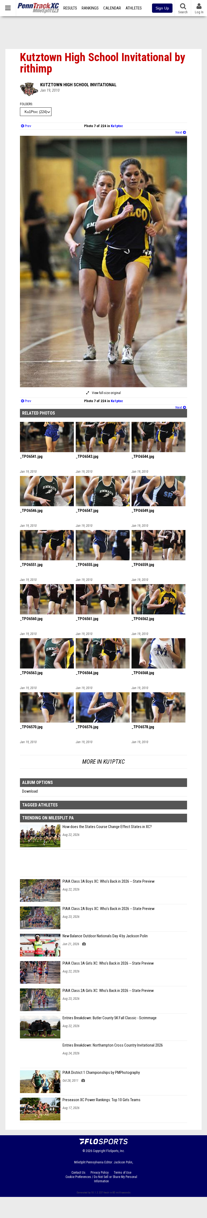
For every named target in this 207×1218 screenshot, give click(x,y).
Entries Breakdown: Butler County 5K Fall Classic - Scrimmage (110, 1018)
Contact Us (78, 1172)
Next (179, 132)
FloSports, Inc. (115, 1151)
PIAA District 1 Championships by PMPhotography (101, 1072)
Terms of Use (122, 1172)
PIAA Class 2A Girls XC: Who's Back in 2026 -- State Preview (108, 990)
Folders (26, 104)
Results (70, 8)
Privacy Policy (100, 1172)
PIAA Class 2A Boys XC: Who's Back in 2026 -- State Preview (108, 908)
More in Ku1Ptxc (103, 761)
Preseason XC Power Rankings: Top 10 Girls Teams (101, 1100)
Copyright (99, 1151)
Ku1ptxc (117, 126)
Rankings (90, 8)
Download (30, 791)
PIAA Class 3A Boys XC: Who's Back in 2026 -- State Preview (108, 881)
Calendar (112, 8)
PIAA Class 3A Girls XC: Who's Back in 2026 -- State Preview (108, 963)
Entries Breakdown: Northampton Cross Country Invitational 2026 (113, 1045)
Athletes (134, 8)
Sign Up (162, 8)
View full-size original (106, 393)
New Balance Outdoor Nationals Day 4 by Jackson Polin (105, 936)
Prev (27, 126)
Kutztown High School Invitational (78, 84)
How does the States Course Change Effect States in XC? (107, 827)
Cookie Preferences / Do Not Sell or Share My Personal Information (101, 1179)
